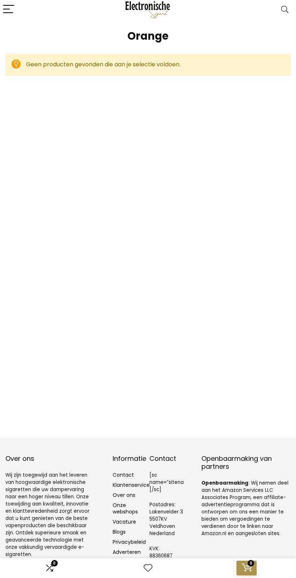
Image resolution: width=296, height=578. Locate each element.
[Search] (284, 9)
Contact (123, 474)
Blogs (119, 531)
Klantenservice (131, 485)
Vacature (124, 521)
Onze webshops (125, 508)
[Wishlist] (148, 568)
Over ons (124, 495)
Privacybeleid (129, 542)
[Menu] (8, 9)
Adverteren (127, 552)
